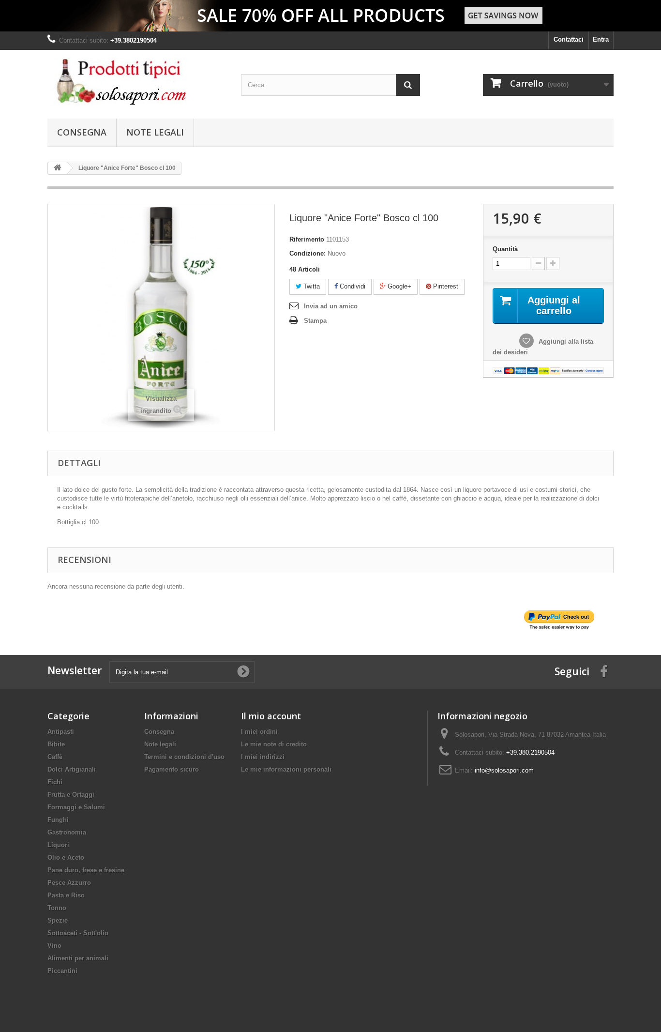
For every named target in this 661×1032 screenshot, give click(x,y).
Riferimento (306, 239)
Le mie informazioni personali (286, 769)
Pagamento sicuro (171, 769)
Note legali (155, 132)
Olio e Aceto (65, 857)
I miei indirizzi (263, 756)
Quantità (505, 249)
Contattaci (569, 39)
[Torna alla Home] (57, 168)
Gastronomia (66, 832)
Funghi (58, 819)
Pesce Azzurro (69, 882)
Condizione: (307, 253)
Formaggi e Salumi (76, 807)
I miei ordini (259, 731)
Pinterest (444, 286)
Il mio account (271, 716)
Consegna (81, 132)
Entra (601, 39)
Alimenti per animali (77, 958)
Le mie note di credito (274, 744)
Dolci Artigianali (71, 769)
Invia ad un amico (331, 306)
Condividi (351, 286)
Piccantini (62, 970)
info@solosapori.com (504, 770)
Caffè (54, 756)
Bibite (56, 744)
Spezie (57, 920)
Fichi (54, 782)
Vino (54, 945)
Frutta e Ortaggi (70, 794)
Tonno (56, 907)
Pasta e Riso (66, 895)
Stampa (315, 320)
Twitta (310, 286)
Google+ (398, 286)
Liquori (58, 845)
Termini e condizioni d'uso (184, 756)
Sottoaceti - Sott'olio (77, 933)
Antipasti (60, 731)
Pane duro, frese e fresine (85, 870)
